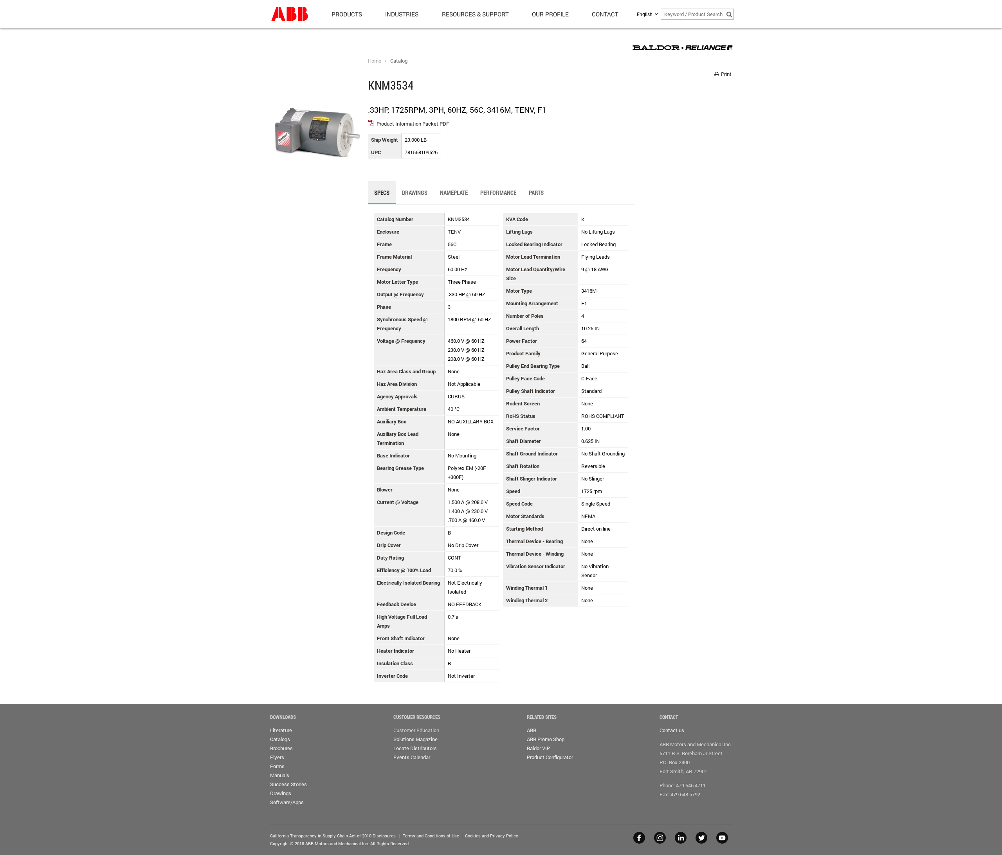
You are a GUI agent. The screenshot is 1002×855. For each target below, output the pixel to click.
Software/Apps (287, 802)
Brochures (281, 748)
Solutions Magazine (415, 739)
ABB (531, 730)
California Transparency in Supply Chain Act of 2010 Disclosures (333, 836)
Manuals (279, 775)
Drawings (280, 793)
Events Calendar (411, 757)
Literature (281, 730)
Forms (277, 766)
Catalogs (280, 739)
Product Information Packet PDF (413, 123)
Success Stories (288, 784)
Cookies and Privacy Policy (491, 836)
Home (374, 60)
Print (726, 73)
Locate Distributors (415, 748)
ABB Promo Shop (545, 739)
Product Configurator (550, 757)
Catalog (398, 60)
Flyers (277, 757)
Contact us (672, 730)
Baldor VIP (538, 748)
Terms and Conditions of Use (431, 836)
